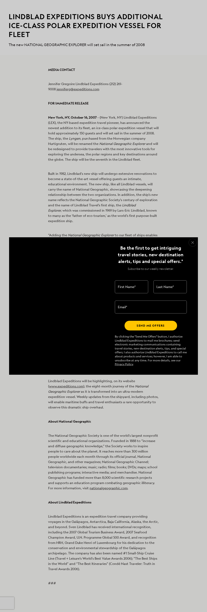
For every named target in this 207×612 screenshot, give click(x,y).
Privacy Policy (124, 364)
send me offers (151, 325)
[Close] (193, 242)
